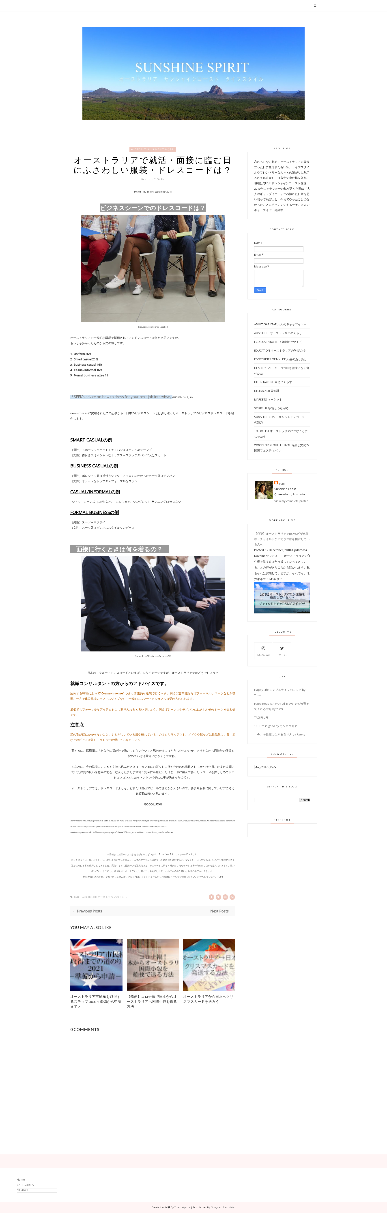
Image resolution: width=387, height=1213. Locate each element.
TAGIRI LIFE (261, 717)
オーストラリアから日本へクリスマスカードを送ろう (208, 999)
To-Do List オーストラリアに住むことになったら (281, 433)
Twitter (281, 654)
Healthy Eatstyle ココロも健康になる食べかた (281, 370)
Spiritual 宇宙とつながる (271, 408)
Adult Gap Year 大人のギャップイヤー (280, 324)
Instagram (263, 654)
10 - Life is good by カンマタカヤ (275, 726)
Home (21, 1179)
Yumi (149, 179)
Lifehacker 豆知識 (266, 391)
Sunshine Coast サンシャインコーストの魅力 (281, 419)
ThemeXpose (182, 1207)
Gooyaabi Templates (223, 1207)
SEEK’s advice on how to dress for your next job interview (122, 396)
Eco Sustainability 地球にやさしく (278, 342)
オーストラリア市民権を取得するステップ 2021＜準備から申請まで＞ (95, 1001)
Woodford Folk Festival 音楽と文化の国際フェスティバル (281, 447)
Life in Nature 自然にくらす (273, 382)
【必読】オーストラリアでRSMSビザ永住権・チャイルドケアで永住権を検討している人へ (282, 539)
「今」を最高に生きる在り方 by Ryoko (279, 734)
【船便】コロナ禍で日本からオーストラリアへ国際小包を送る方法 (152, 1001)
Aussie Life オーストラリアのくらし (152, 149)
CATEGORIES (25, 1185)
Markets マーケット (268, 399)
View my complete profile (291, 501)
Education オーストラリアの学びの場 (279, 350)
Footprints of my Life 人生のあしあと (280, 359)
